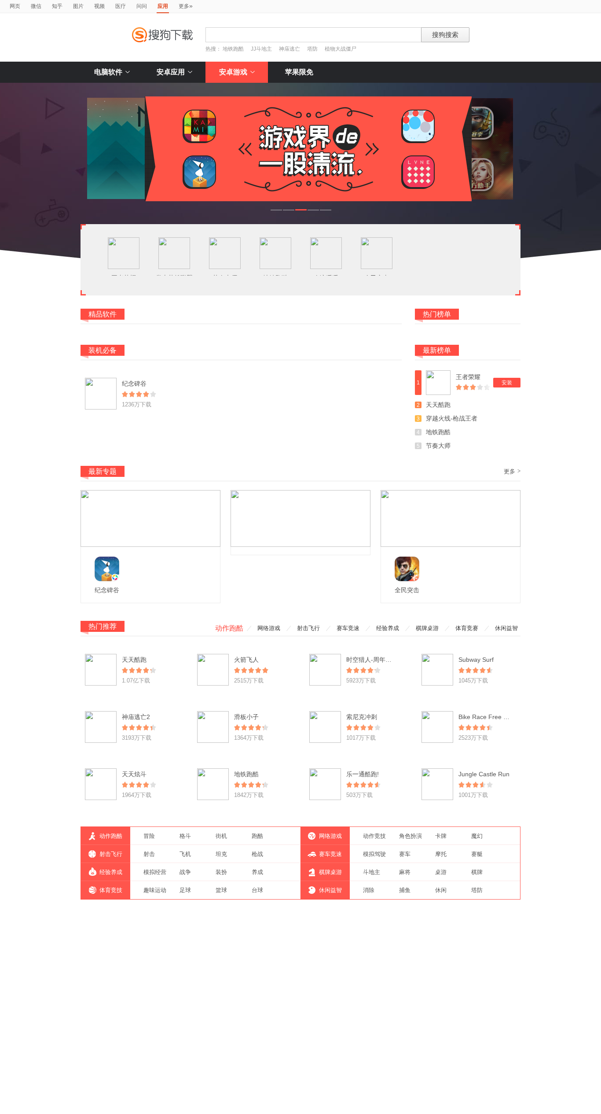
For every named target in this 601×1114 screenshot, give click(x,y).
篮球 (221, 890)
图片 (78, 6)
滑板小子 (246, 716)
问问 (141, 6)
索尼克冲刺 (361, 716)
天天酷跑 (438, 404)
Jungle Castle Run (483, 774)
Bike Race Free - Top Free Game (504, 716)
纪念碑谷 (134, 383)
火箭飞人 (246, 659)
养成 (257, 872)
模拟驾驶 (374, 854)
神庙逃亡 (289, 49)
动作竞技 (374, 836)
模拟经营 (154, 872)
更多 (186, 5)
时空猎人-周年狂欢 (372, 659)
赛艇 (477, 854)
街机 (221, 836)
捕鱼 (404, 890)
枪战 (257, 854)
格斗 (185, 836)
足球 (185, 890)
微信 (36, 6)
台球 (257, 890)
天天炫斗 (134, 774)
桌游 (441, 872)
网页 (15, 6)
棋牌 (477, 872)
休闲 (441, 890)
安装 (507, 383)
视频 (99, 6)
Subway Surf (476, 659)
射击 (149, 854)
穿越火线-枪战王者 (451, 418)
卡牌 (441, 836)
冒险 (149, 836)
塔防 (312, 49)
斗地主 (371, 872)
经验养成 (387, 628)
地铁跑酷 (233, 49)
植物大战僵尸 (340, 49)
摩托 (441, 854)
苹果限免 (299, 72)
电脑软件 (108, 72)
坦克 (221, 854)
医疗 (120, 6)
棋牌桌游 (427, 628)
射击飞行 (308, 628)
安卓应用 (171, 72)
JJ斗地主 (261, 49)
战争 (185, 872)
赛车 (404, 854)
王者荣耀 (468, 376)
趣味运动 (154, 890)
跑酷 (257, 836)
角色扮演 (410, 836)
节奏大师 (438, 445)
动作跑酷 (229, 628)
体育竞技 (110, 890)
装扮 (221, 872)
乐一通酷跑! (362, 774)
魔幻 (477, 836)
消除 (368, 890)
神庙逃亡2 (136, 716)
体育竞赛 (466, 628)
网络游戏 (268, 628)
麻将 (404, 872)
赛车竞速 (348, 628)
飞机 (185, 854)
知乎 (57, 6)
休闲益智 (506, 628)
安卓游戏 (233, 72)
